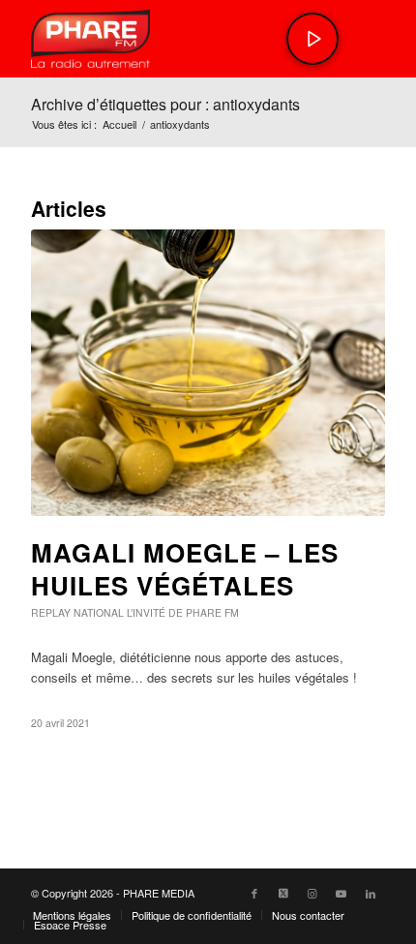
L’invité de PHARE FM (183, 612)
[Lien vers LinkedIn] (370, 892)
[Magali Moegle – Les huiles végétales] (208, 372)
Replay (51, 612)
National (99, 612)
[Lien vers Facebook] (254, 892)
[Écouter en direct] (312, 39)
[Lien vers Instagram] (312, 892)
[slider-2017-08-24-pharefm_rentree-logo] (172, 38)
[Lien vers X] (283, 892)
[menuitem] (72, 915)
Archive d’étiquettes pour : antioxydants (165, 104)
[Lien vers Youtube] (341, 892)
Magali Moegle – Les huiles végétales (185, 568)
